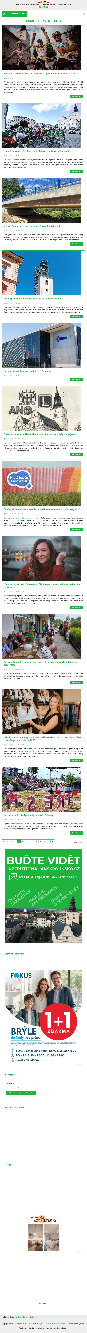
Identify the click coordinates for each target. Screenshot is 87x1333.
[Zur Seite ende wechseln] (52, 841)
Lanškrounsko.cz (24, 1324)
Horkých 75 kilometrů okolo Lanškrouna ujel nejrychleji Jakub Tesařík (39, 73)
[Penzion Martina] (43, 1232)
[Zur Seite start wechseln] (4, 841)
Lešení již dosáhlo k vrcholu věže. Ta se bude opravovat (32, 298)
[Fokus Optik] (43, 1017)
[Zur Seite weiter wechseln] (49, 841)
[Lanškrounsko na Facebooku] (40, 7)
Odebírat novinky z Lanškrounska (21, 1093)
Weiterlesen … (77, 96)
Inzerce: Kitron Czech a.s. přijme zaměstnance (28, 371)
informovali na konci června (21, 518)
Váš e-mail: (10, 1083)
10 (44, 841)
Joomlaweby (43, 1326)
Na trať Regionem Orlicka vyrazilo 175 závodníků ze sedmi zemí (36, 151)
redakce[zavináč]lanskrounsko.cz (57, 1324)
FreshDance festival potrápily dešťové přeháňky (28, 815)
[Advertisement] (21, 1277)
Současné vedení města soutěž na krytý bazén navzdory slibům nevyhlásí (41, 509)
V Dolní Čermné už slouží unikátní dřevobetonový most (32, 226)
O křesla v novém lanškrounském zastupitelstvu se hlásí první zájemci (40, 434)
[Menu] (84, 13)
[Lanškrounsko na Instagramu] (43, 7)
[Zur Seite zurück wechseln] (8, 841)
